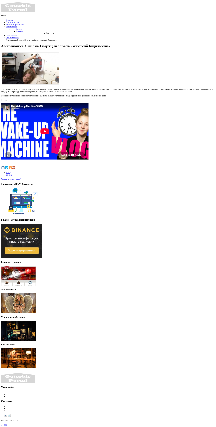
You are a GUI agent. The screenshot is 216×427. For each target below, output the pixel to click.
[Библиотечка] (18, 358)
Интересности (12, 392)
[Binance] (21, 257)
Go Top (4, 425)
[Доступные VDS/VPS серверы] (21, 215)
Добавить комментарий (11, 179)
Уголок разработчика (15, 394)
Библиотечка (11, 396)
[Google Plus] (13, 167)
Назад (8, 173)
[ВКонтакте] (3, 167)
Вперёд (9, 175)
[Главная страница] (18, 276)
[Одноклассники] (10, 167)
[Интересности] (18, 303)
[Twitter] (6, 167)
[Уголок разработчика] (18, 331)
